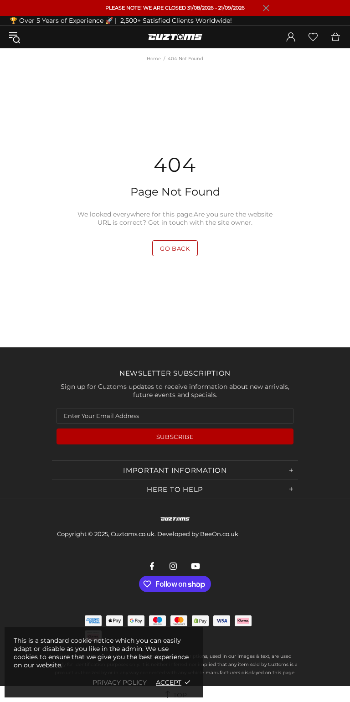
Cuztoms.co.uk (175, 37)
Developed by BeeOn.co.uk (197, 533)
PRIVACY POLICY (120, 682)
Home (154, 59)
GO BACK (175, 248)
